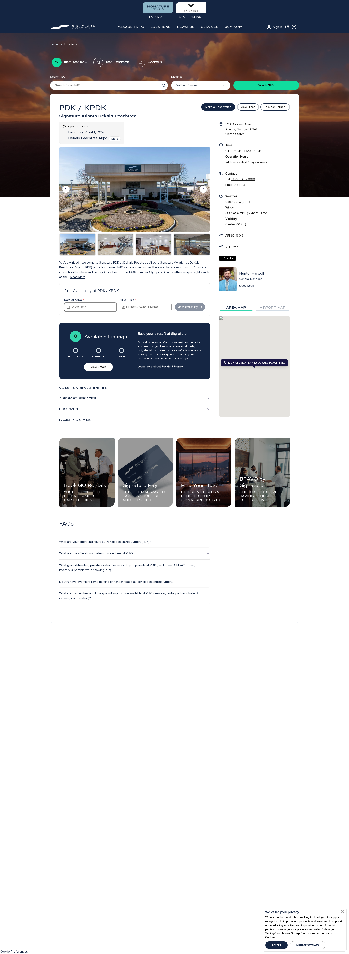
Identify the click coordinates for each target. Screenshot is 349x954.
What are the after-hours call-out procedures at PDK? (96, 553)
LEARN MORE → (158, 17)
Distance (177, 76)
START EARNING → (191, 17)
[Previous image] (66, 189)
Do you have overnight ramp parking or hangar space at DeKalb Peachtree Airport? (116, 582)
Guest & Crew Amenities (83, 387)
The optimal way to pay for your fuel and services (144, 496)
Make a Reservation (218, 107)
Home (54, 44)
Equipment (70, 409)
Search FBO (57, 76)
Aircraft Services (77, 398)
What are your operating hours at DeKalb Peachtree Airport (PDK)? (105, 542)
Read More (77, 277)
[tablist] (254, 307)
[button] (342, 911)
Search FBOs (266, 85)
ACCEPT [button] (276, 945)
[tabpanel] (254, 366)
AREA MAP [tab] (236, 307)
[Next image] (203, 189)
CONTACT (247, 285)
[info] (294, 27)
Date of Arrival (74, 300)
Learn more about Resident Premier (161, 366)
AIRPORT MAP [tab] (273, 307)
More (114, 138)
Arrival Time (128, 300)
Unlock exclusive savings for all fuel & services (259, 496)
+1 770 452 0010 (243, 179)
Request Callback (275, 107)
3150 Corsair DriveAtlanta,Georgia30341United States (241, 129)
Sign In (277, 27)
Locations (70, 44)
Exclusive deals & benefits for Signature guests (200, 496)
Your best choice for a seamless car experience (83, 496)
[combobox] (200, 85)
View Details (98, 367)
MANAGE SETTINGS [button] (307, 945)
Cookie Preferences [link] (14, 952)
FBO (242, 185)
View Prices (248, 107)
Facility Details (75, 419)
